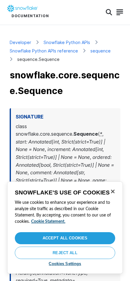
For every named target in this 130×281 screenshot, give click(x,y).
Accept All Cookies (65, 238)
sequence (100, 50)
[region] (65, 228)
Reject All (65, 253)
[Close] (112, 191)
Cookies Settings (65, 263)
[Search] (109, 12)
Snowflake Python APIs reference (44, 50)
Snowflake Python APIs (67, 42)
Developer (20, 42)
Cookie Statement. (48, 221)
